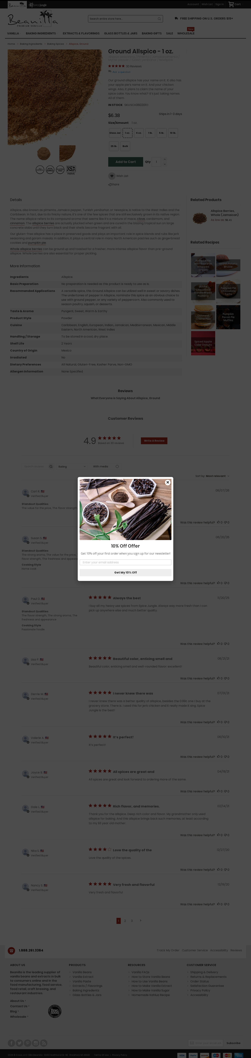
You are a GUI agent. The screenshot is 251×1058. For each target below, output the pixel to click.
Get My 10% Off (125, 573)
